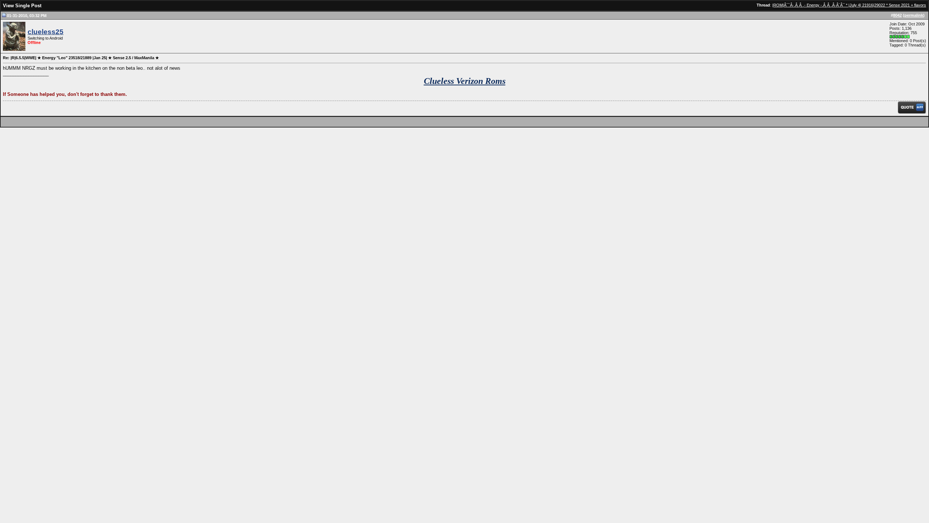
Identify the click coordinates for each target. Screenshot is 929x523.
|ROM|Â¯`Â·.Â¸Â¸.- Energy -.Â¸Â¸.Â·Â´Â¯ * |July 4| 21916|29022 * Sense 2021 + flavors (849, 5)
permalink (913, 15)
